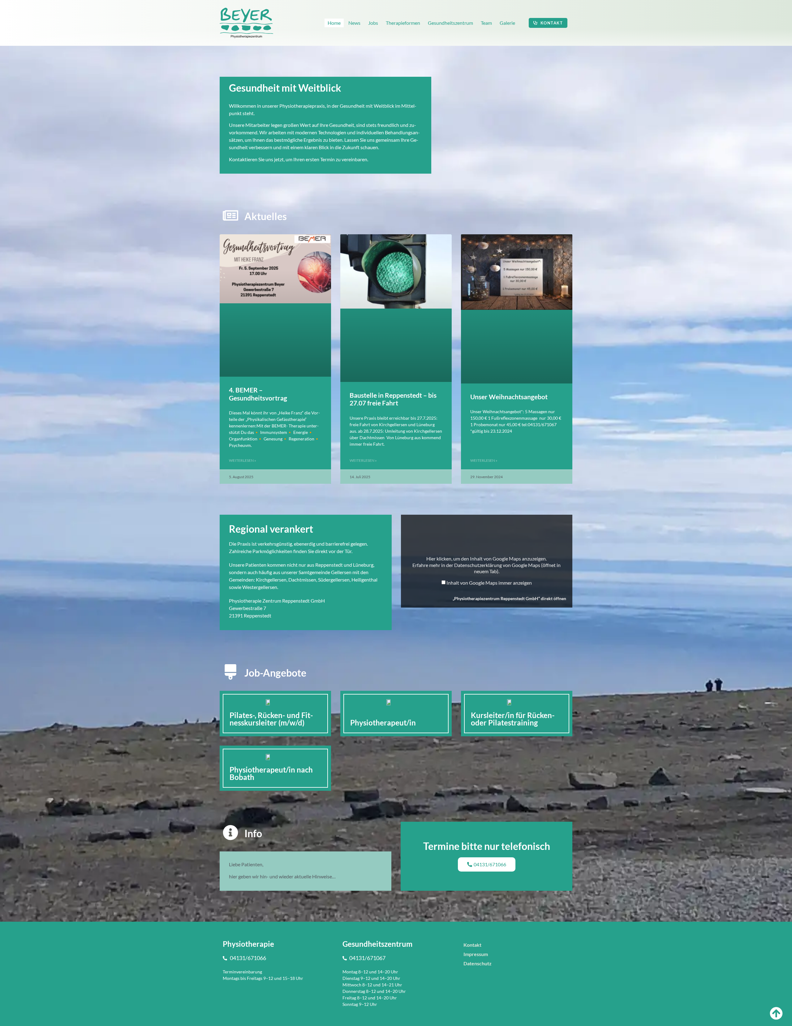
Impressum (475, 954)
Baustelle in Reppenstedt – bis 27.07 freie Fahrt (393, 399)
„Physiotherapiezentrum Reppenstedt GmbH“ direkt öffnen (509, 598)
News (354, 23)
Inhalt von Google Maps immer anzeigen (489, 582)
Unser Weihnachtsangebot (509, 396)
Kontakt (472, 945)
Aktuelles (265, 216)
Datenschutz (477, 963)
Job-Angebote (275, 673)
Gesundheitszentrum (450, 23)
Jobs (373, 23)
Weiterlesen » (242, 460)
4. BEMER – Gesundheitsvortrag (258, 393)
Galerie (507, 23)
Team (486, 23)
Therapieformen (403, 23)
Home (334, 23)
